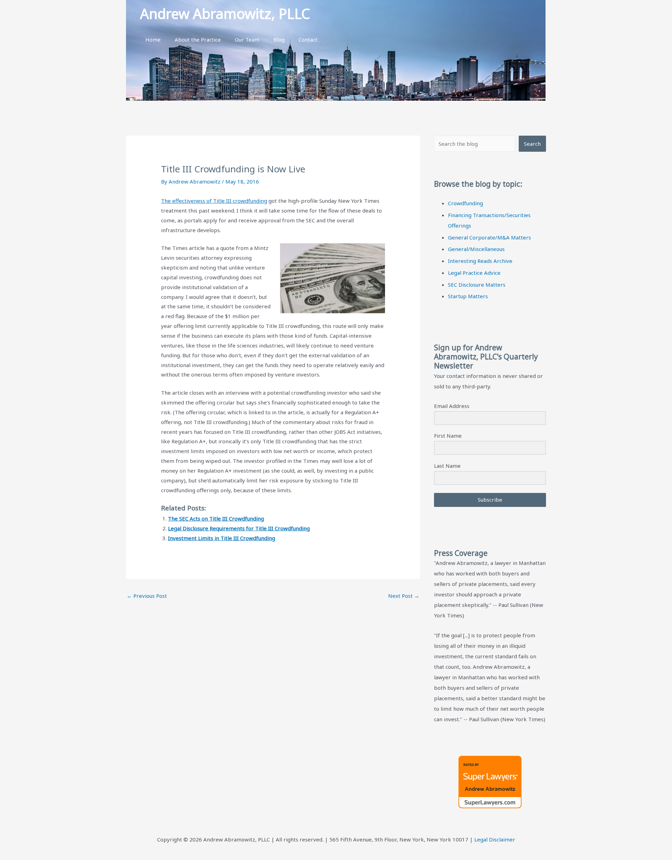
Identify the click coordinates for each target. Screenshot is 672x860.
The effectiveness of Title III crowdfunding (214, 200)
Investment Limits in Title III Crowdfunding (221, 538)
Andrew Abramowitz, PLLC (225, 13)
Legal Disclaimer (494, 839)
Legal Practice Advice (474, 272)
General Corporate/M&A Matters (489, 237)
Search (532, 143)
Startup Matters (468, 296)
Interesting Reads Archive (480, 260)
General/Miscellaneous (476, 248)
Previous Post (147, 595)
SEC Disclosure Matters (476, 284)
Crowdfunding (465, 203)
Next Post (403, 595)
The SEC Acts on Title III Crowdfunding (216, 518)
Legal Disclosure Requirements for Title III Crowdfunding (239, 528)
